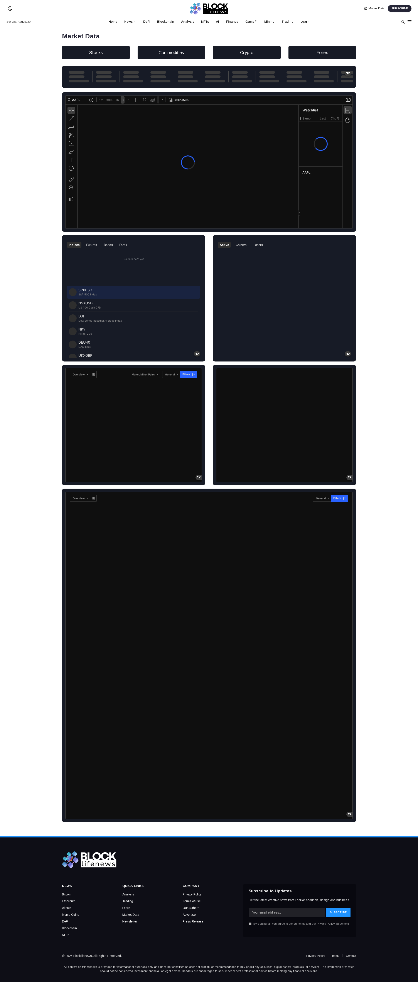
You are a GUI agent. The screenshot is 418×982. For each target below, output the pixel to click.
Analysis (187, 21)
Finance (232, 21)
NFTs (205, 21)
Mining (269, 21)
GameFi (251, 21)
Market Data (376, 8)
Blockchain (165, 21)
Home (113, 21)
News (128, 21)
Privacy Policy (326, 923)
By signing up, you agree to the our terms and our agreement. (301, 923)
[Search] (403, 21)
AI (217, 21)
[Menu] (409, 21)
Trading (287, 21)
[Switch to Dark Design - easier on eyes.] (9, 8)
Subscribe (399, 8)
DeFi (146, 21)
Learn (304, 21)
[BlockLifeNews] (209, 8)
